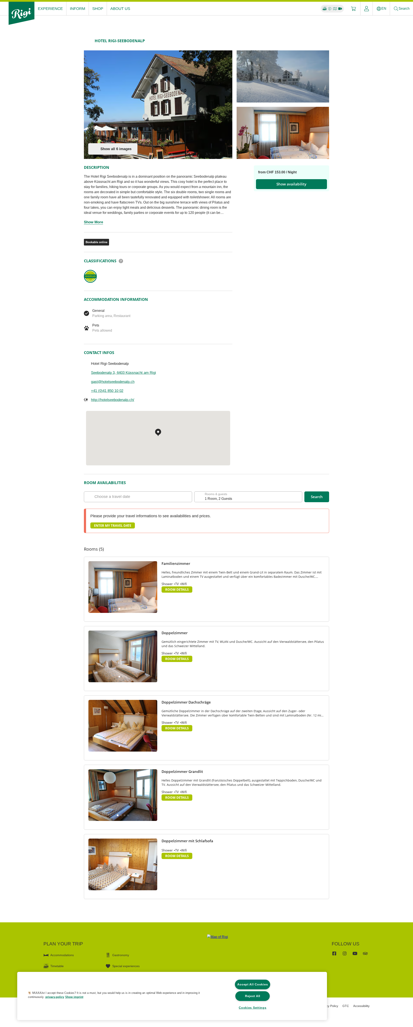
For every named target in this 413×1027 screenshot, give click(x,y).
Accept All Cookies (252, 984)
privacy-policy (54, 997)
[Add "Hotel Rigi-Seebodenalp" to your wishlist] (325, 40)
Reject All (252, 996)
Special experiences (126, 966)
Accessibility (361, 1006)
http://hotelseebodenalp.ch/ (112, 400)
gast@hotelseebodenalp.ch (112, 382)
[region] (172, 996)
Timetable (57, 966)
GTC (345, 1006)
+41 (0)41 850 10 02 (107, 391)
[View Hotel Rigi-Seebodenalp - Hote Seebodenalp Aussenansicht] (158, 104)
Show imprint (74, 997)
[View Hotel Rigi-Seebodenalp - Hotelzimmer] (283, 133)
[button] (119, 609)
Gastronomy (120, 955)
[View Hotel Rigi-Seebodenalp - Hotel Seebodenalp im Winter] (283, 76)
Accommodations (62, 955)
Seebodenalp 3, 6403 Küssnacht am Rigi (123, 373)
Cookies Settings (253, 1007)
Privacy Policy (328, 1006)
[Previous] (87, 40)
